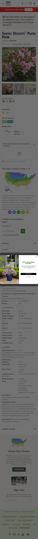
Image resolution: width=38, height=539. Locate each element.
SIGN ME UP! (28, 273)
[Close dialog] (37, 256)
